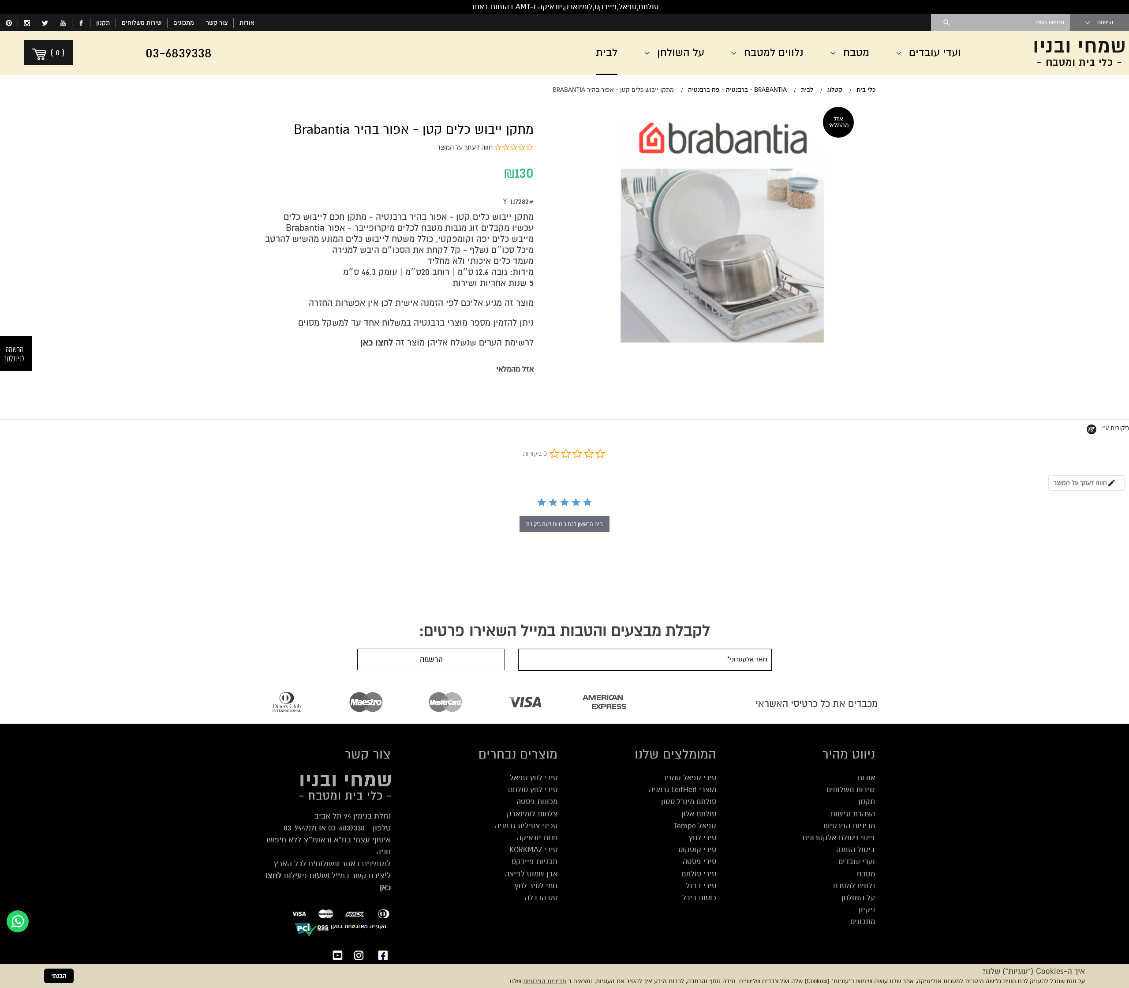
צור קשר (217, 22)
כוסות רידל (699, 897)
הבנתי (59, 976)
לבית (606, 52)
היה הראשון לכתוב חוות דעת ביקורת (564, 524)
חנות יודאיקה (537, 837)
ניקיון (867, 909)
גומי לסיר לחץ (536, 885)
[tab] (1086, 483)
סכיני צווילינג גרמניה (526, 825)
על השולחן (858, 897)
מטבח (866, 874)
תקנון (103, 22)
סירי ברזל (701, 885)
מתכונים (183, 22)
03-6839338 (346, 828)
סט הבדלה (541, 897)
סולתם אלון (698, 814)
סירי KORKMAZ (533, 849)
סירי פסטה (699, 861)
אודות (246, 22)
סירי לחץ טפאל (533, 777)
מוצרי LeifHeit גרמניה (682, 789)
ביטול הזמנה (855, 849)
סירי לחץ (702, 837)
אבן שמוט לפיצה (531, 874)
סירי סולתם (698, 874)
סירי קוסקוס (697, 849)
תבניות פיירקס (534, 861)
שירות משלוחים (141, 22)
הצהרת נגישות (852, 814)
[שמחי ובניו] (1058, 53)
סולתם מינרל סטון (688, 801)
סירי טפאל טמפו (690, 777)
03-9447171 (300, 828)
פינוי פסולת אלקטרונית (838, 837)
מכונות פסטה (536, 801)
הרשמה (431, 659)
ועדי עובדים (856, 861)
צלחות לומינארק (532, 814)
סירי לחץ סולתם (532, 789)
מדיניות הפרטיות (544, 981)
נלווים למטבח (854, 885)
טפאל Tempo (694, 825)
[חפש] (946, 22)
